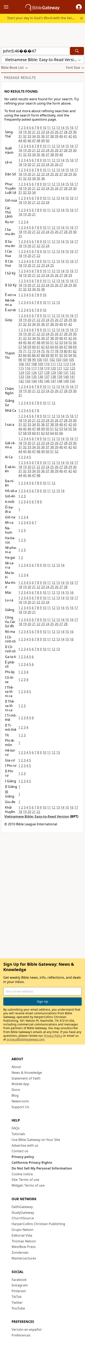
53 (61, 342)
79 (61, 351)
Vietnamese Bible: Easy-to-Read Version (36, 816)
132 (72, 372)
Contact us (20, 1151)
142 (21, 381)
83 (20, 355)
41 (65, 136)
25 (52, 132)
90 (52, 355)
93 (65, 355)
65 (56, 347)
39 (56, 136)
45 (25, 140)
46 (29, 140)
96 (20, 359)
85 (29, 355)
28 (65, 132)
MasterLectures (24, 1258)
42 (70, 136)
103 (58, 359)
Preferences (21, 1335)
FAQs (16, 1128)
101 (45, 359)
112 (59, 364)
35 (38, 136)
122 (66, 368)
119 (47, 368)
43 (75, 136)
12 (53, 127)
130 (59, 372)
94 (70, 355)
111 (53, 364)
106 (21, 364)
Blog (15, 1095)
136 (40, 376)
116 (27, 368)
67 (65, 347)
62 (43, 347)
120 (53, 368)
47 (34, 140)
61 (38, 347)
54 (65, 342)
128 (47, 372)
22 (38, 132)
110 (47, 364)
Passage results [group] (20, 77)
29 (70, 132)
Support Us (20, 1107)
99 (34, 359)
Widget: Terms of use (28, 1185)
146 (47, 381)
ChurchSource (23, 1218)
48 (38, 140)
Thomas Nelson (24, 1241)
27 (61, 132)
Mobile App (20, 1084)
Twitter (17, 1302)
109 (40, 364)
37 (47, 136)
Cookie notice (22, 1174)
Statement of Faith (26, 1078)
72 (29, 351)
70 (20, 351)
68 (70, 347)
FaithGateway (22, 1207)
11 (49, 127)
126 (34, 372)
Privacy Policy (53, 1036)
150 (72, 381)
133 (21, 376)
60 (34, 347)
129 (53, 372)
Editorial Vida (22, 1235)
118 (40, 368)
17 (76, 127)
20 (29, 132)
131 (66, 372)
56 (75, 342)
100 (39, 359)
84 (25, 355)
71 (25, 351)
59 (29, 347)
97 (25, 359)
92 (61, 355)
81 (70, 351)
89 (47, 355)
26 (56, 132)
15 (67, 127)
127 (40, 372)
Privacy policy (23, 1156)
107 (27, 364)
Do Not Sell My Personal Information (42, 1168)
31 (20, 136)
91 (56, 355)
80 (65, 351)
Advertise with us (25, 1145)
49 (43, 140)
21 (34, 132)
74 (38, 351)
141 (72, 376)
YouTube (18, 1308)
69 (75, 347)
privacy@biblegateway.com (25, 1039)
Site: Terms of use (25, 1179)
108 (34, 364)
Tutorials (18, 1134)
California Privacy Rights (32, 1162)
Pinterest (19, 1291)
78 (56, 351)
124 (21, 372)
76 (47, 351)
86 (34, 355)
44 (20, 140)
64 (52, 347)
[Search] (77, 51)
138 (53, 376)
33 (29, 136)
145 (40, 381)
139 (59, 376)
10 (44, 127)
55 (70, 342)
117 (34, 368)
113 (66, 364)
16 (71, 127)
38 (52, 136)
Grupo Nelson (22, 1229)
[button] (79, 7)
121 (59, 368)
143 (27, 381)
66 (61, 347)
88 (43, 355)
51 (52, 342)
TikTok (17, 1296)
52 (56, 342)
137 (47, 376)
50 (47, 140)
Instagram (20, 1285)
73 (34, 351)
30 (75, 132)
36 (43, 136)
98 (29, 359)
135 (34, 376)
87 (38, 355)
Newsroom (20, 1101)
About (16, 1067)
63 (47, 347)
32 (25, 136)
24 (47, 132)
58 (25, 347)
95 (75, 355)
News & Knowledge (27, 1072)
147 (53, 381)
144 (34, 381)
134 (27, 376)
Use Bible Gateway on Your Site (36, 1139)
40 (61, 136)
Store (16, 1089)
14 (62, 127)
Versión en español (26, 1329)
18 (20, 132)
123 (72, 368)
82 (75, 351)
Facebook (19, 1279)
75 (43, 351)
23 (43, 132)
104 (65, 359)
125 (27, 372)
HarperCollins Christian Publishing (38, 1224)
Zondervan (20, 1252)
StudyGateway (23, 1212)
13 (58, 127)
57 (20, 347)
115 (21, 368)
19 (25, 132)
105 (71, 359)
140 (66, 376)
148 (59, 381)
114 (72, 364)
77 (52, 351)
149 (66, 381)
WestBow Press (24, 1246)
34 (34, 136)
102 (52, 359)
